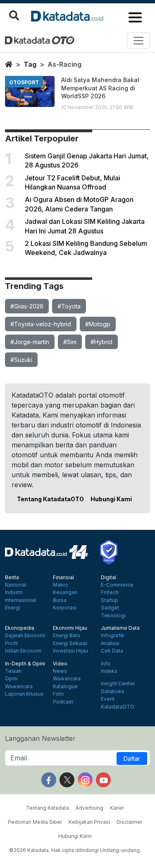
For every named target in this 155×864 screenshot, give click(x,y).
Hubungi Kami (111, 498)
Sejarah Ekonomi (25, 635)
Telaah (13, 671)
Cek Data (112, 651)
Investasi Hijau (70, 651)
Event (107, 699)
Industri (14, 592)
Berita (12, 577)
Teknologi (113, 616)
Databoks (112, 691)
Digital (108, 577)
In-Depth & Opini (25, 664)
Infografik (112, 635)
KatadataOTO (117, 707)
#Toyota (69, 306)
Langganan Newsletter (40, 738)
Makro (60, 585)
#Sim (69, 341)
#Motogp (97, 324)
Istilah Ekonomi (23, 651)
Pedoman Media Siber (35, 822)
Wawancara (19, 686)
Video (60, 664)
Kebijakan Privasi (89, 822)
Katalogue (65, 686)
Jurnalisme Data (120, 628)
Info (105, 664)
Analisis (110, 643)
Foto (58, 694)
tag (30, 64)
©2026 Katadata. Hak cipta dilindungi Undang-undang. (75, 850)
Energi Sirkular (70, 643)
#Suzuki (21, 359)
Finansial (63, 577)
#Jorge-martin (29, 341)
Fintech (110, 592)
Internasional (20, 600)
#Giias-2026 (26, 306)
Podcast (63, 702)
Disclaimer (129, 822)
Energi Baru (66, 635)
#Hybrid (101, 341)
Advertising (89, 808)
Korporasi (64, 608)
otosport (24, 82)
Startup (109, 600)
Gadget (110, 608)
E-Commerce (117, 585)
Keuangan (65, 592)
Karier (117, 808)
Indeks (109, 671)
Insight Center (118, 684)
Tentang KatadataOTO (50, 498)
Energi (12, 608)
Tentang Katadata (47, 808)
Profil (11, 643)
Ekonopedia (19, 628)
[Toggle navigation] (138, 40)
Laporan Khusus (24, 694)
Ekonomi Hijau (70, 628)
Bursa (60, 600)
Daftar (132, 758)
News (60, 671)
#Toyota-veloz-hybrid (40, 324)
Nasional (15, 585)
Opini (11, 679)
